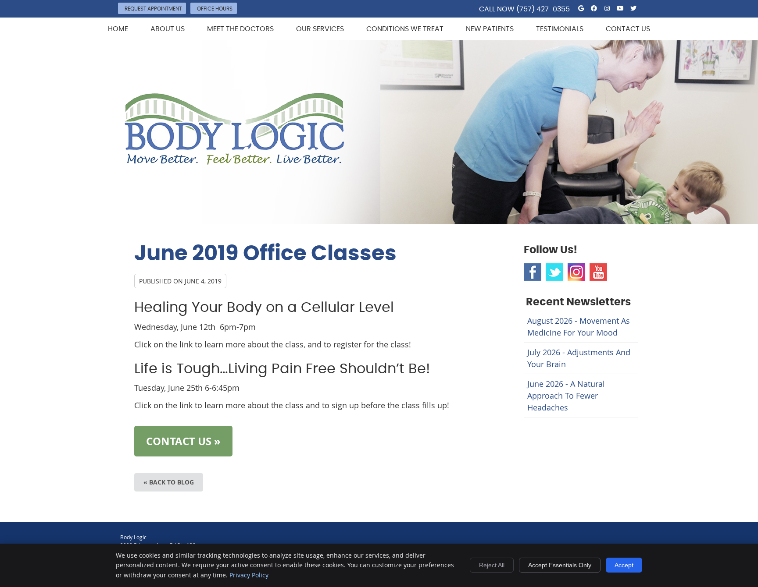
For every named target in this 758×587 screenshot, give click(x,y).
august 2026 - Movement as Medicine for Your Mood (578, 326)
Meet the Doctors (240, 28)
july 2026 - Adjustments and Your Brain (578, 358)
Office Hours (214, 8)
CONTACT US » (183, 441)
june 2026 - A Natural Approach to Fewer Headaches (566, 395)
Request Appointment (153, 8)
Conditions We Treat (404, 28)
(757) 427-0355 (543, 9)
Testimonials (559, 28)
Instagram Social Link (576, 272)
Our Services (320, 28)
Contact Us (628, 28)
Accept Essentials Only (559, 565)
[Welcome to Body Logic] (234, 161)
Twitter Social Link (554, 272)
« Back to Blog (168, 482)
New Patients (490, 28)
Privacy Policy (248, 575)
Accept (624, 565)
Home (118, 28)
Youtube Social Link (598, 272)
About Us (167, 28)
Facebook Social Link (532, 272)
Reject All (491, 565)
